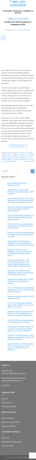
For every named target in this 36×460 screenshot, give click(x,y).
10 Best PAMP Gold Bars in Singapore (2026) (17, 184)
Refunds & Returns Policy (11, 422)
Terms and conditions (9, 406)
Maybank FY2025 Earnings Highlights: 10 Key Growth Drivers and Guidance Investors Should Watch (20, 252)
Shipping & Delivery (9, 426)
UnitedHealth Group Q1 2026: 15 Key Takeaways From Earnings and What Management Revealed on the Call (21, 200)
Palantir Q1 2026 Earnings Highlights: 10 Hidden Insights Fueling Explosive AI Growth (21, 234)
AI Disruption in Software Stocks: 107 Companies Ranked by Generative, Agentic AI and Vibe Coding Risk (21, 329)
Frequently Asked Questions (12, 442)
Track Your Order (8, 446)
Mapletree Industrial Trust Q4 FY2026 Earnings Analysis (21, 297)
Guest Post (6, 385)
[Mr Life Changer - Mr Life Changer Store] (18, 3)
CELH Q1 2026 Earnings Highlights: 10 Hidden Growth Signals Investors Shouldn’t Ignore (20, 226)
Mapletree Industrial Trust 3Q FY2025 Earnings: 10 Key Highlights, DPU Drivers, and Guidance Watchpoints (21, 313)
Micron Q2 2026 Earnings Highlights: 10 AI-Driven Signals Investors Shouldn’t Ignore (21, 209)
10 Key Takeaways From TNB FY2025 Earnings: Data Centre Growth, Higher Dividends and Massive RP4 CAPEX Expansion (19, 263)
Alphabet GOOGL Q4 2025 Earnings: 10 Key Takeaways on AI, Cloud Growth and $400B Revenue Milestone (21, 347)
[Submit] (32, 171)
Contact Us (5, 438)
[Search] (6, 3)
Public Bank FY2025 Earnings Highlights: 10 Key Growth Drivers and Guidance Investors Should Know (21, 243)
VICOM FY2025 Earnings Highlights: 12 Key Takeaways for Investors (21, 321)
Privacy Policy (7, 402)
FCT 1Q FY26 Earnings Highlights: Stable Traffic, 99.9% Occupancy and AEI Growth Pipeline (21, 305)
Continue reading (18, 146)
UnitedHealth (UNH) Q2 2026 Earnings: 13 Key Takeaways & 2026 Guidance (21, 192)
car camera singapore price (20, 159)
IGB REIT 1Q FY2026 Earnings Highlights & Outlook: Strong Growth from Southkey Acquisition (20, 272)
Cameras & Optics (13, 18)
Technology (12, 19)
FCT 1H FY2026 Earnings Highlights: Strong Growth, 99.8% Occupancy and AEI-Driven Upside (21, 290)
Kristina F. (27, 30)
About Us (5, 399)
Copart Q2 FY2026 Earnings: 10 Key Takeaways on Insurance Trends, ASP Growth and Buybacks (21, 337)
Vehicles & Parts (22, 19)
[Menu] (3, 3)
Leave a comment (29, 161)
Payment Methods (8, 418)
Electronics (24, 18)
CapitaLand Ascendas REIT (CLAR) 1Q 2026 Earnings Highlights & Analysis (20, 281)
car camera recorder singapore (17, 157)
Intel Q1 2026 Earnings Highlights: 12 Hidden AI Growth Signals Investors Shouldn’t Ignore (21, 217)
